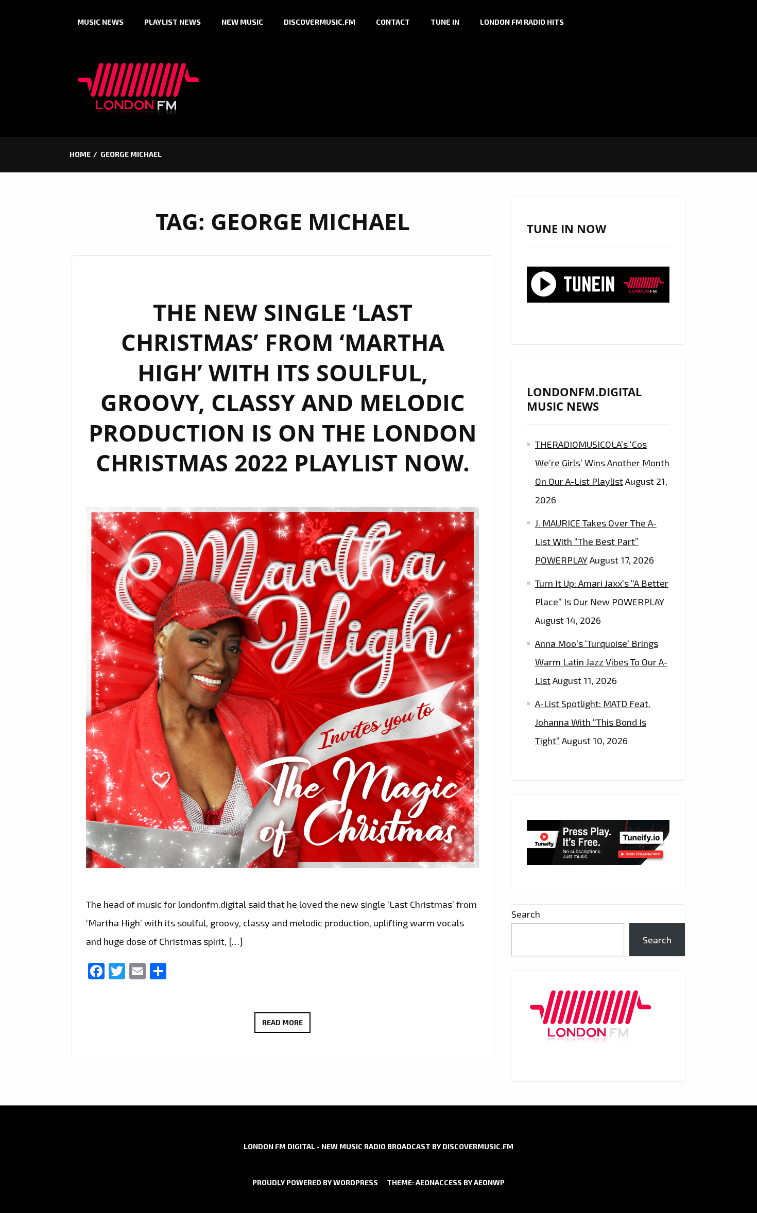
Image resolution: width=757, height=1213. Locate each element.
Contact (393, 21)
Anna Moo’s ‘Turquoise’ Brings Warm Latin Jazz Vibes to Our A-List (601, 662)
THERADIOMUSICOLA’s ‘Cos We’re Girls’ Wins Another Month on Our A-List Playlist (602, 462)
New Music (242, 21)
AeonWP (489, 1182)
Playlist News (172, 21)
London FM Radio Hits (522, 21)
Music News (100, 21)
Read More (286, 1025)
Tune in (445, 21)
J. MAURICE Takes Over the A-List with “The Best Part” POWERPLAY (596, 541)
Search (525, 914)
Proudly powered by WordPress (315, 1182)
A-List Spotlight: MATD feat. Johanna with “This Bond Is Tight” (592, 722)
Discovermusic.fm (319, 21)
